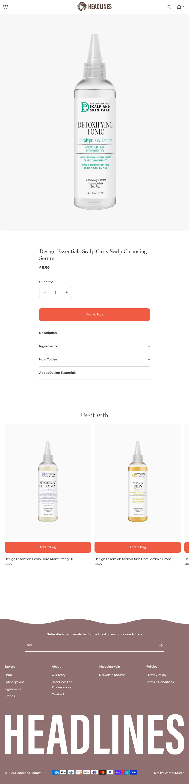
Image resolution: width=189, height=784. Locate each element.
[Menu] (5, 7)
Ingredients (13, 689)
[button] (169, 7)
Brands (10, 696)
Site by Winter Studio (169, 773)
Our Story (58, 675)
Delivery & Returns (112, 675)
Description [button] (48, 333)
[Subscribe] (158, 645)
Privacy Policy (156, 675)
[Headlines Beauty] (94, 7)
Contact (58, 694)
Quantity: (46, 282)
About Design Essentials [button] (57, 373)
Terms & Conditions (160, 682)
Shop (8, 675)
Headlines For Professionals (62, 685)
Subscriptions (14, 682)
